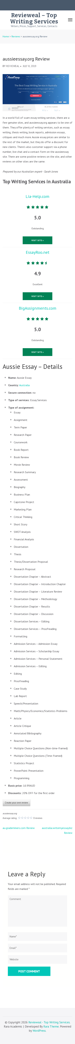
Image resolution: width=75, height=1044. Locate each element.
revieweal (12, 66)
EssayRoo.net (37, 252)
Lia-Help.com (37, 196)
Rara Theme (51, 1026)
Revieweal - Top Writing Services (49, 1022)
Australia (24, 385)
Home (6, 36)
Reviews (16, 36)
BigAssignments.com (37, 308)
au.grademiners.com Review (19, 828)
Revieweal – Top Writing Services (34, 18)
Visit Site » (37, 240)
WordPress (39, 1031)
